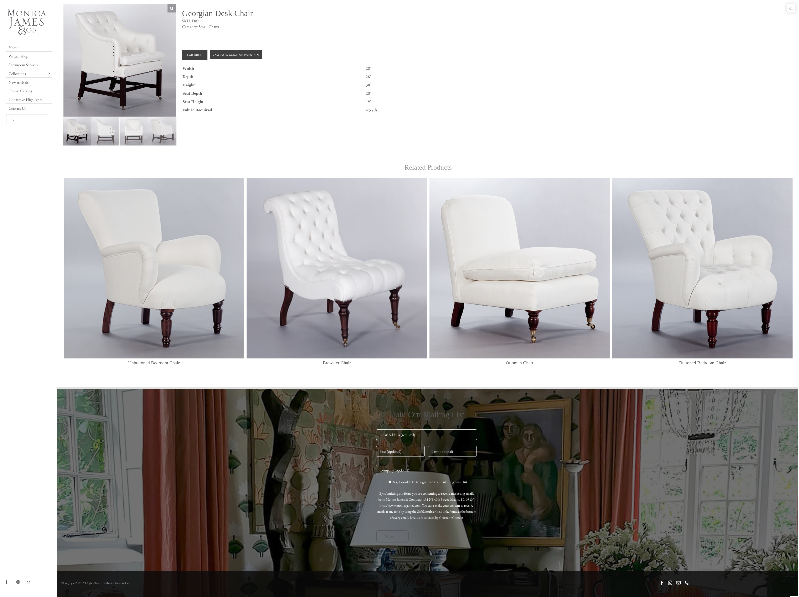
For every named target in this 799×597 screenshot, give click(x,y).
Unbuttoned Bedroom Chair (154, 362)
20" (368, 93)
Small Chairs (209, 26)
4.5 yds (371, 110)
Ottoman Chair (519, 362)
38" (368, 85)
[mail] (678, 583)
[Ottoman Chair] (519, 268)
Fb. (10, 579)
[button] (171, 8)
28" (368, 68)
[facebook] (662, 583)
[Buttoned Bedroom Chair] (702, 268)
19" (368, 101)
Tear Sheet (194, 55)
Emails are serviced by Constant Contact (436, 517)
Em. (33, 579)
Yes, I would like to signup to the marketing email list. (430, 481)
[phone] (687, 583)
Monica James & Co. (117, 583)
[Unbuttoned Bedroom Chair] (154, 268)
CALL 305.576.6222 (225, 54)
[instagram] (670, 583)
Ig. (21, 579)
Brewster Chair (337, 362)
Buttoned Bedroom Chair (702, 362)
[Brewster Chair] (337, 268)
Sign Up (392, 536)
